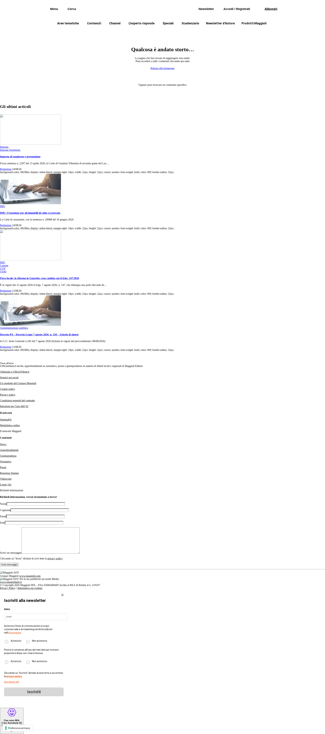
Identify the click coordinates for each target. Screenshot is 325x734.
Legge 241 (6, 484)
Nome (3, 503)
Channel (115, 23)
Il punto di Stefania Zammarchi (227, 31)
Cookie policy (7, 389)
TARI (115, 31)
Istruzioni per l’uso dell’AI (14, 406)
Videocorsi (6, 478)
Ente (2, 522)
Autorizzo (16, 640)
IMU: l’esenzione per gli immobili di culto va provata (30, 212)
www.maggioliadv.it (11, 582)
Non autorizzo (39, 640)
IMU (100, 31)
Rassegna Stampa (9, 473)
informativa (14, 632)
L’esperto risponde (142, 23)
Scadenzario (190, 23)
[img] (62, 595)
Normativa (5, 461)
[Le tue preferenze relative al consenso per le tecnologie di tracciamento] (18, 728)
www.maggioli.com (29, 575)
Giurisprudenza (8, 455)
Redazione (6, 169)
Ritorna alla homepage (162, 68)
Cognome (5, 510)
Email (3, 516)
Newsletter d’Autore (220, 23)
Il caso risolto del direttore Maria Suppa (177, 31)
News (3, 444)
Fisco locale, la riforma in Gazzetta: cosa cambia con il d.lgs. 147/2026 (39, 278)
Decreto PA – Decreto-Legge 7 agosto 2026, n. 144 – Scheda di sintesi (39, 334)
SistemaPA (6, 419)
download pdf (11, 681)
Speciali (168, 23)
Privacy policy (7, 394)
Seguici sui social (9, 377)
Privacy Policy (8, 588)
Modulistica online (10, 425)
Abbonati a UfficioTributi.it (14, 371)
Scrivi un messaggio (10, 552)
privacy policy (54, 558)
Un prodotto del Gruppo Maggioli (18, 383)
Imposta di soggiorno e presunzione (20, 156)
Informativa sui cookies (29, 588)
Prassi (3, 467)
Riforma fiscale (136, 31)
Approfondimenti (9, 450)
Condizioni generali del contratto (17, 400)
